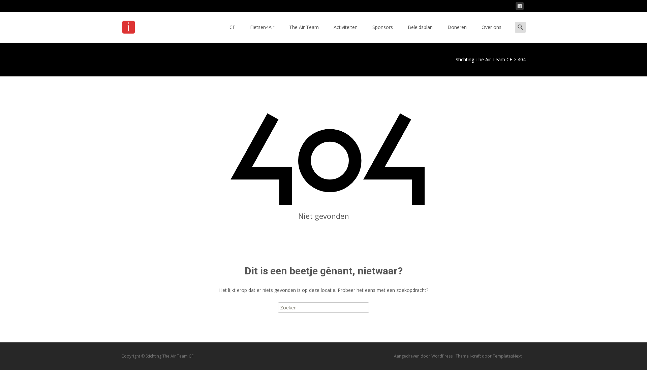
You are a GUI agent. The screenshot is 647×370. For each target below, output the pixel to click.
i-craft (476, 356)
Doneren (457, 27)
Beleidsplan (420, 27)
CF (232, 27)
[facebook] (520, 7)
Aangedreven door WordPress (424, 356)
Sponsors (382, 27)
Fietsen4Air (262, 27)
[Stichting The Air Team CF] (147, 25)
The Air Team (304, 27)
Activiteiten (346, 27)
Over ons (491, 27)
